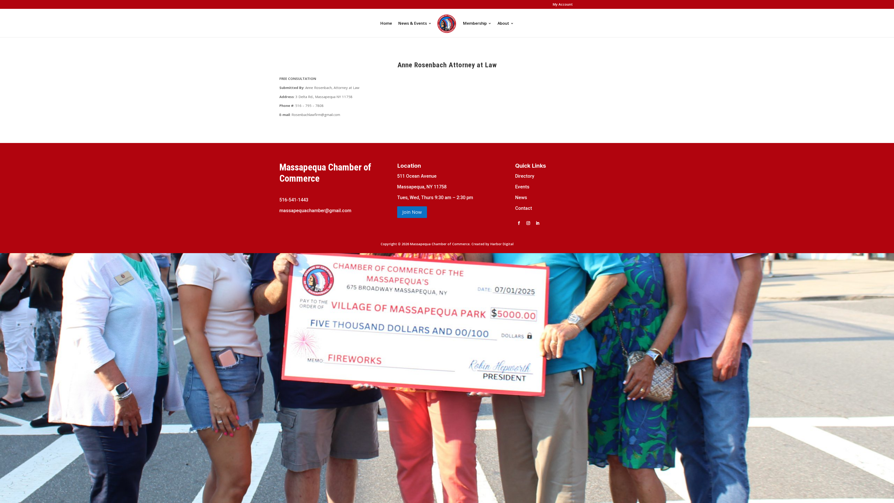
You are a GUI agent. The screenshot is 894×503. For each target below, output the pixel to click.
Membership (475, 24)
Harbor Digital (502, 244)
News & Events (412, 24)
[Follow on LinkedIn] (537, 223)
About (503, 24)
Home (386, 24)
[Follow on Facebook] (519, 223)
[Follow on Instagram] (528, 223)
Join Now (412, 212)
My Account (563, 5)
